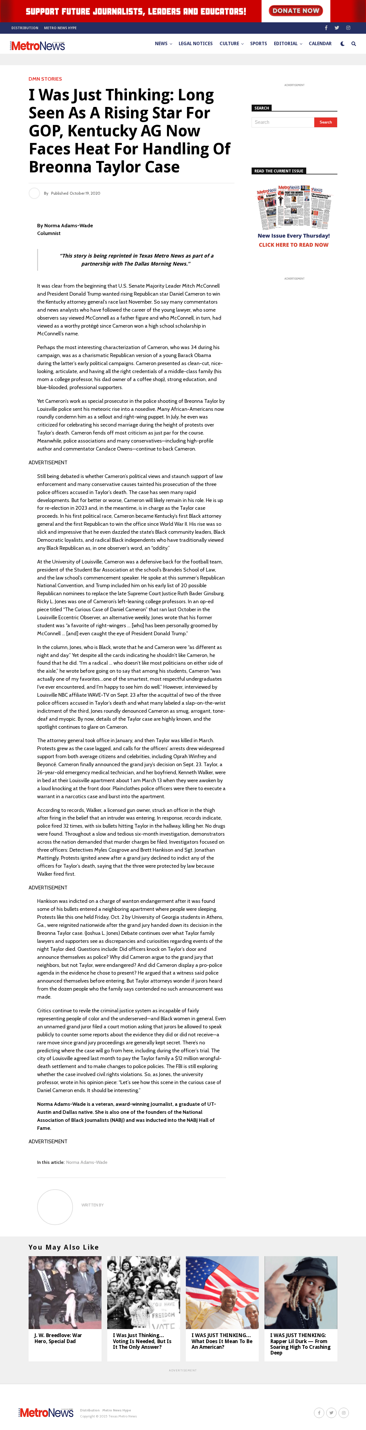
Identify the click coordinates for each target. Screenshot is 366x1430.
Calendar (320, 43)
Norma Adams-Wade (87, 1162)
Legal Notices (196, 43)
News (161, 43)
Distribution (24, 28)
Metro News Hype (60, 28)
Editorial (286, 43)
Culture (229, 43)
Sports (258, 43)
